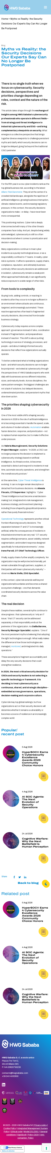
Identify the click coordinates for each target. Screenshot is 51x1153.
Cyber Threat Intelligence (30, 480)
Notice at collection (8, 1151)
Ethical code (16, 1131)
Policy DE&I (33, 1135)
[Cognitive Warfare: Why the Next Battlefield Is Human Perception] (11, 840)
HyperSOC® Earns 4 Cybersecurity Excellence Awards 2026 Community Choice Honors (35, 759)
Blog (3, 45)
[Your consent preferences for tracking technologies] (46, 1148)
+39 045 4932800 (10, 1076)
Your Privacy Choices (15, 1147)
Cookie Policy (9, 1128)
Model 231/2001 (31, 1131)
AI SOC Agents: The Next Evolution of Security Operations (33, 802)
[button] (45, 7)
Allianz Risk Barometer (11, 192)
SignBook (21, 1135)
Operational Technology (12, 519)
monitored (16, 646)
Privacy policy (40, 1125)
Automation (35, 427)
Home (4, 19)
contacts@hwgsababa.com (15, 1073)
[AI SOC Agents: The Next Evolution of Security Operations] (11, 798)
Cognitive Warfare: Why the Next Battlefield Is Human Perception (35, 842)
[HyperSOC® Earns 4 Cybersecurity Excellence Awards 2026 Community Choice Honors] (11, 753)
